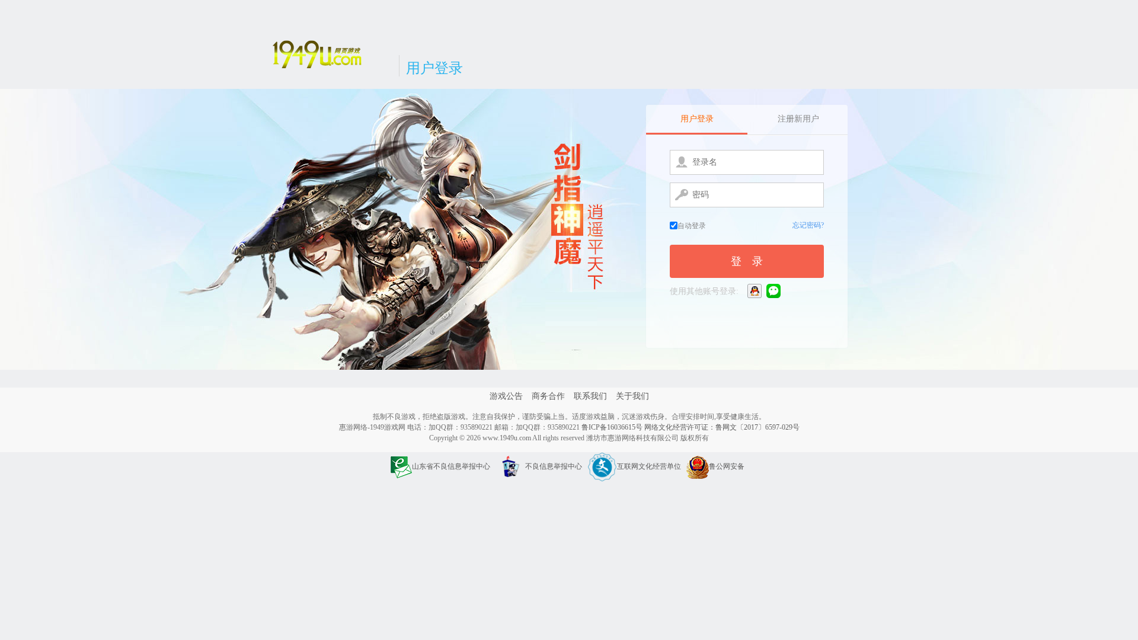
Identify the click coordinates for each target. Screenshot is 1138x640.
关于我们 (632, 396)
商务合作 (548, 396)
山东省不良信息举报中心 (451, 466)
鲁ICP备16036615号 (611, 427)
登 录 (747, 261)
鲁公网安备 (726, 466)
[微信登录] (774, 290)
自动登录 (691, 226)
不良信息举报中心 (553, 466)
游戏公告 (506, 396)
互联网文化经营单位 (649, 466)
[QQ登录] (755, 290)
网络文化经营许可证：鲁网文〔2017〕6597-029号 (722, 427)
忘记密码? (808, 225)
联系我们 (590, 396)
